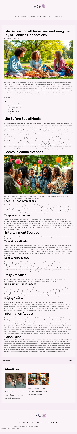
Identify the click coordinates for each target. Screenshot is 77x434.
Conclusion (11, 114)
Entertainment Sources (14, 108)
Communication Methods (15, 106)
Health (39, 16)
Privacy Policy (27, 423)
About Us (50, 16)
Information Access (13, 112)
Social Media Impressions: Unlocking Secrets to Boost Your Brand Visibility (38, 391)
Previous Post (6, 360)
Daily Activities (12, 110)
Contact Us (58, 16)
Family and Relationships (28, 16)
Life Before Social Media (14, 104)
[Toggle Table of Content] (5, 102)
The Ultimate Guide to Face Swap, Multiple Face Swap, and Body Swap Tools (14, 395)
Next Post (72, 360)
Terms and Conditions (38, 423)
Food (44, 16)
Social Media (7, 38)
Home (17, 16)
